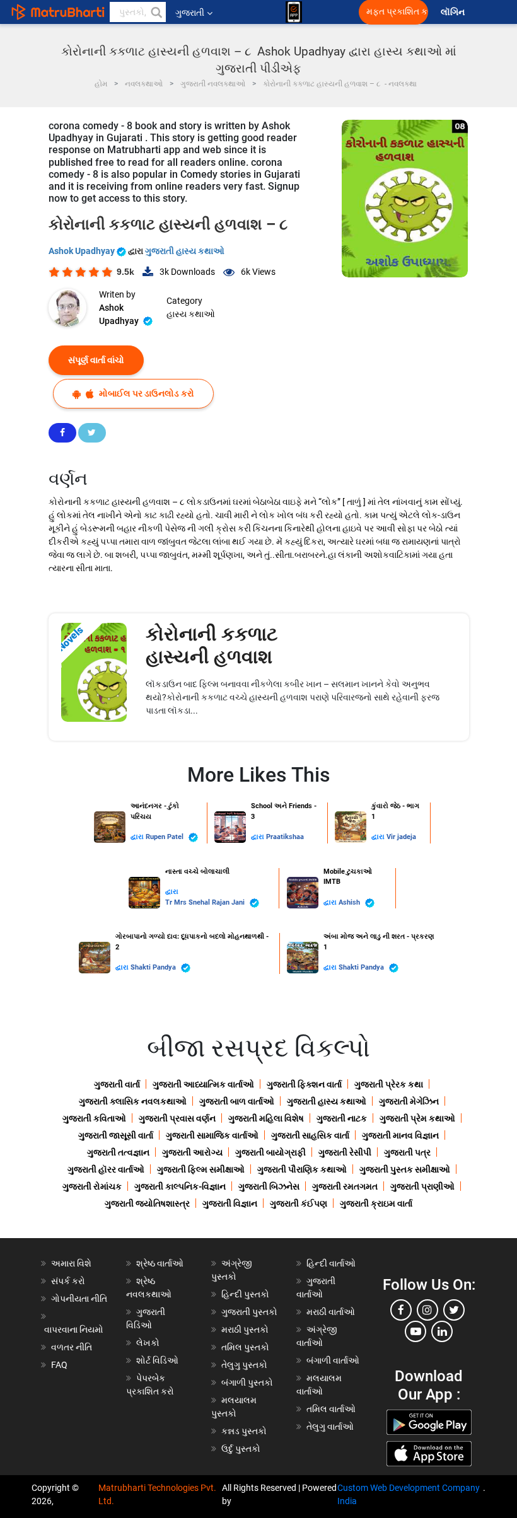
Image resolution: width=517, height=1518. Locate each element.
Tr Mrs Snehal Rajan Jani (206, 902)
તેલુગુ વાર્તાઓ (330, 1427)
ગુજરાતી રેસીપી (344, 1152)
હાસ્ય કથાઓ (190, 314)
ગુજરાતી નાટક (342, 1118)
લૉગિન (454, 12)
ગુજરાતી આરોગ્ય (192, 1152)
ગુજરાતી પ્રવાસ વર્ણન (177, 1118)
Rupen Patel (165, 837)
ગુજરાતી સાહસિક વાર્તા (310, 1135)
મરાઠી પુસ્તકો (245, 1329)
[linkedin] (442, 1331)
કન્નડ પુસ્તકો (244, 1431)
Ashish (350, 902)
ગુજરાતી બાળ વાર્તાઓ (236, 1101)
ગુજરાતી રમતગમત (345, 1186)
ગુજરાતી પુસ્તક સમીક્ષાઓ (404, 1169)
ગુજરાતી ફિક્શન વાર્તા (304, 1084)
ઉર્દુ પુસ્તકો (240, 1449)
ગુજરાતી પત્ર (407, 1152)
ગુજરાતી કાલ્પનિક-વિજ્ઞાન (180, 1186)
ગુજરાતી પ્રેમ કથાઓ (417, 1118)
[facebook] (401, 1310)
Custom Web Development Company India (408, 1494)
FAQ (59, 1365)
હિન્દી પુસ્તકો (245, 1294)
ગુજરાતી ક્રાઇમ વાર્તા (376, 1203)
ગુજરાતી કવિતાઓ (94, 1118)
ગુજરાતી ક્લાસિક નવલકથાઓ (133, 1101)
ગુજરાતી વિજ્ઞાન (229, 1203)
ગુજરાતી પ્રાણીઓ (422, 1186)
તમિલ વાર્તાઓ (331, 1409)
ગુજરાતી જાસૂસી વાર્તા (115, 1135)
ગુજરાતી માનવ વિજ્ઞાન (400, 1135)
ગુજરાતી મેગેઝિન (409, 1101)
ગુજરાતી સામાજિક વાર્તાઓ (212, 1135)
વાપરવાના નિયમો (74, 1329)
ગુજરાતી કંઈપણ (298, 1203)
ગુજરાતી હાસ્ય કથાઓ (184, 251)
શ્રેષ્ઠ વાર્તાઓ (159, 1263)
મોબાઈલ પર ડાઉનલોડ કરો (145, 393)
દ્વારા (138, 837)
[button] (156, 12)
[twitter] (454, 1310)
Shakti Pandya (154, 967)
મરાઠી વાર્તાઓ (330, 1312)
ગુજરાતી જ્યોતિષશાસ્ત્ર (147, 1203)
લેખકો (148, 1343)
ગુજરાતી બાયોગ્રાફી (270, 1152)
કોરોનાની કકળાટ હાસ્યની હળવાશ (211, 645)
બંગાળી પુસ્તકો (247, 1382)
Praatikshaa (285, 837)
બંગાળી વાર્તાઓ (332, 1360)
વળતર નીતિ (71, 1347)
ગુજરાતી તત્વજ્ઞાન (118, 1152)
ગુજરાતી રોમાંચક (92, 1186)
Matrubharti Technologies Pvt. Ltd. (157, 1494)
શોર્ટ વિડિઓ (157, 1360)
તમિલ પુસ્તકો (245, 1347)
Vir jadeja (401, 837)
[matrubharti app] (294, 12)
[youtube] (415, 1331)
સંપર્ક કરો (68, 1281)
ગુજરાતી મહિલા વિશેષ (266, 1118)
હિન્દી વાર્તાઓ (331, 1263)
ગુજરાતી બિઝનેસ (268, 1186)
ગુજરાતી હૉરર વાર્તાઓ (105, 1169)
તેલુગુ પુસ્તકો (244, 1365)
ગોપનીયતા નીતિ (79, 1299)
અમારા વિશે (71, 1263)
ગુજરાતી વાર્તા (117, 1084)
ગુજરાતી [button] (189, 13)
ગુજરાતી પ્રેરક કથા (388, 1084)
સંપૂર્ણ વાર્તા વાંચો (96, 360)
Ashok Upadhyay (83, 251)
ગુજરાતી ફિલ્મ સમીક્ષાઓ (201, 1169)
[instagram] (427, 1310)
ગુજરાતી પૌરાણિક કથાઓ (302, 1169)
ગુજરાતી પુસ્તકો (249, 1312)
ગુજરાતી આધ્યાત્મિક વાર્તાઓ (203, 1084)
